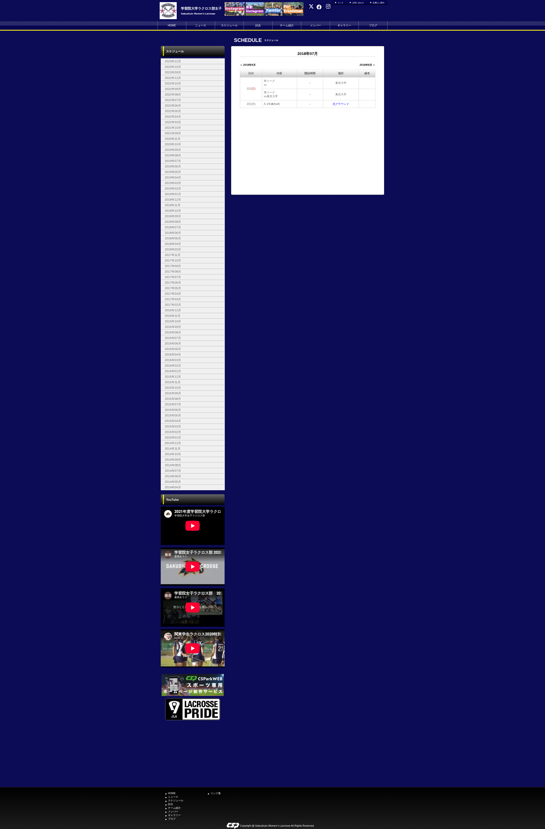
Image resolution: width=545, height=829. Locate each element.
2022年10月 (173, 83)
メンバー (315, 25)
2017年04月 (173, 293)
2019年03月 (173, 183)
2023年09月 (173, 72)
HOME (172, 25)
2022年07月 (173, 100)
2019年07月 (173, 161)
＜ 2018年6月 (248, 64)
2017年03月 (173, 299)
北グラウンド (341, 104)
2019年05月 (173, 172)
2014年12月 (173, 443)
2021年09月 (173, 133)
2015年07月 (173, 404)
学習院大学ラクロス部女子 (201, 8)
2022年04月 (173, 116)
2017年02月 (173, 304)
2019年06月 (173, 166)
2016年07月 (173, 338)
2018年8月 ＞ (367, 64)
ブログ (373, 25)
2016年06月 (173, 343)
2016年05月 (173, 349)
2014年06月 (173, 476)
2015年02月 (173, 432)
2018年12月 (173, 199)
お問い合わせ (358, 3)
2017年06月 (173, 282)
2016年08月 (173, 332)
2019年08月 (173, 155)
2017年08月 (173, 271)
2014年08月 (173, 465)
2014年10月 (173, 454)
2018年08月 (173, 221)
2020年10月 (173, 144)
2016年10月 (173, 321)
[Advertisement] (193, 753)
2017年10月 (173, 260)
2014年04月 (173, 487)
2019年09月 (173, 150)
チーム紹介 (287, 25)
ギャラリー (344, 25)
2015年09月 (173, 393)
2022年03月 (173, 122)
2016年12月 (173, 310)
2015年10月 (173, 387)
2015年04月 (173, 421)
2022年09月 (173, 89)
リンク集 (216, 793)
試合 (258, 25)
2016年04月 (173, 354)
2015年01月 (173, 437)
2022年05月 (173, 111)
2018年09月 (173, 216)
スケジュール (229, 25)
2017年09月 (173, 266)
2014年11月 (173, 448)
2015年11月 (173, 382)
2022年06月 (173, 105)
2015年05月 (173, 415)
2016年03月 (173, 360)
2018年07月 (173, 227)
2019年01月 (173, 194)
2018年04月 (173, 244)
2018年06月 (173, 232)
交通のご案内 (378, 3)
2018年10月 (173, 210)
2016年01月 (173, 371)
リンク (340, 3)
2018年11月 (173, 205)
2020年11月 (173, 138)
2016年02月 (173, 365)
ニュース (200, 25)
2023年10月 (173, 67)
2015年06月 (173, 410)
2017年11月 (173, 255)
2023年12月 (173, 61)
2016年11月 (173, 315)
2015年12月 (173, 376)
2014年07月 (173, 470)
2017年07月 (173, 277)
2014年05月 (173, 481)
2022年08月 (173, 94)
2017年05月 (173, 288)
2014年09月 (173, 459)
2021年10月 (173, 127)
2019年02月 (173, 188)
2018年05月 (173, 238)
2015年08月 (173, 398)
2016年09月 (173, 327)
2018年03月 (173, 249)
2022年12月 (173, 78)
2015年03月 (173, 426)
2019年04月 (173, 177)
